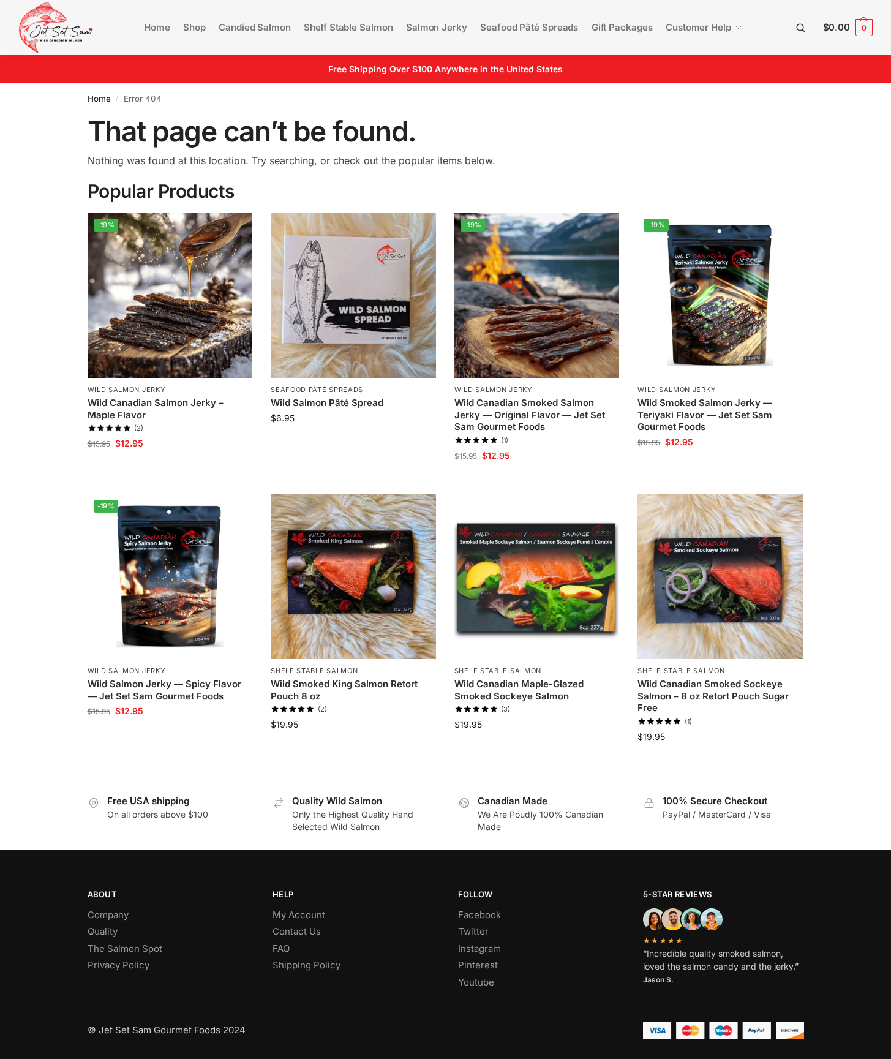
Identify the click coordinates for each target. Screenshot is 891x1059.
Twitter (473, 931)
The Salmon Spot (125, 948)
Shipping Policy (306, 965)
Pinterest (478, 965)
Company (108, 915)
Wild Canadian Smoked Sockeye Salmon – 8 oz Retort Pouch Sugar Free (713, 696)
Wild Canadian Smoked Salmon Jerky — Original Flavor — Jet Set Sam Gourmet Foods (529, 414)
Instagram (479, 948)
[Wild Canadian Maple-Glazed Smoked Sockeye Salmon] (537, 576)
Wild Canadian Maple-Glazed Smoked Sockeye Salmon (519, 690)
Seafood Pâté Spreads (317, 389)
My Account (299, 915)
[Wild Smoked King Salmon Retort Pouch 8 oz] (353, 576)
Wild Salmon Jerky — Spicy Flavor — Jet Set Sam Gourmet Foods (164, 690)
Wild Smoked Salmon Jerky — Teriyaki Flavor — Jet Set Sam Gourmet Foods (704, 414)
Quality (103, 931)
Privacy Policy (118, 965)
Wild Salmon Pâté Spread (327, 403)
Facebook (479, 915)
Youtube (476, 982)
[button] (848, 27)
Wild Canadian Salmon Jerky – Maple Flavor (156, 409)
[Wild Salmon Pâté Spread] (353, 295)
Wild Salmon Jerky (126, 389)
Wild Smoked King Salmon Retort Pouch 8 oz (344, 690)
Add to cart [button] (170, 469)
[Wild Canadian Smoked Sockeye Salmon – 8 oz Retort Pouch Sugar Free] (720, 576)
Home (99, 99)
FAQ (281, 948)
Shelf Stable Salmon (314, 670)
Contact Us (297, 931)
